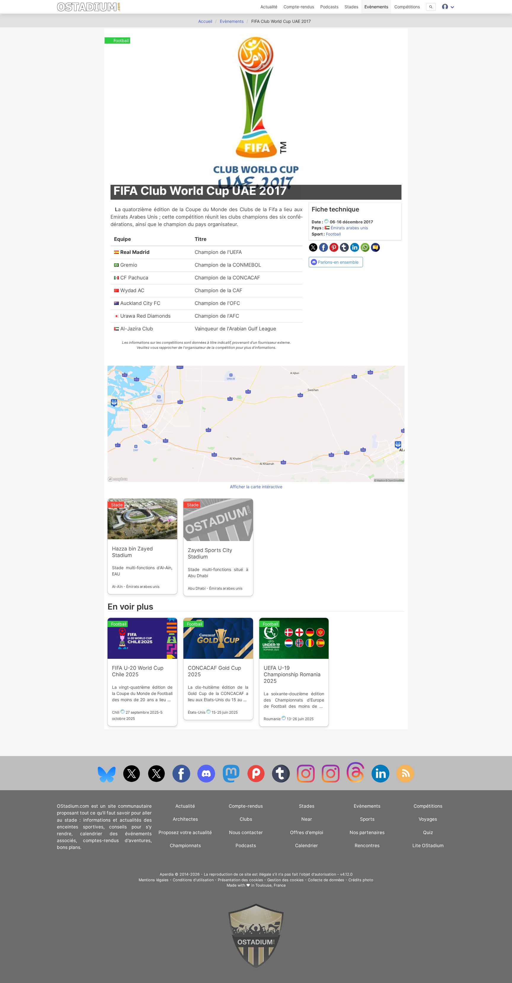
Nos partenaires (367, 832)
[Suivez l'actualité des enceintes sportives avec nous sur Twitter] (157, 781)
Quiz (428, 832)
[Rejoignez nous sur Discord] (206, 781)
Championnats (185, 845)
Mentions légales (154, 880)
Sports (367, 819)
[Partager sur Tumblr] (345, 250)
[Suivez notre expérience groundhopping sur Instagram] (306, 781)
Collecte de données (326, 880)
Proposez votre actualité (185, 832)
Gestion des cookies (285, 880)
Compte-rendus (299, 6)
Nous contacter (246, 832)
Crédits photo (360, 880)
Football (333, 234)
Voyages (428, 819)
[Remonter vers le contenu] (256, 967)
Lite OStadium (428, 845)
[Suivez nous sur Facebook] (181, 781)
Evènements (376, 6)
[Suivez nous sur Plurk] (256, 781)
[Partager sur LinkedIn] (355, 250)
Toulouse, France (270, 885)
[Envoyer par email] (375, 250)
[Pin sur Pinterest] (334, 250)
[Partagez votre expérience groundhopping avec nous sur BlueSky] (107, 781)
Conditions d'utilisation (193, 880)
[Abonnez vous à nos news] (405, 781)
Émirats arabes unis (349, 227)
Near (306, 819)
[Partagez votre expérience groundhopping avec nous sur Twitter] (132, 781)
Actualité (268, 6)
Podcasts (329, 6)
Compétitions (407, 6)
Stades (351, 6)
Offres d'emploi (306, 832)
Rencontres (367, 845)
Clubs (246, 819)
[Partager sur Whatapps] (366, 250)
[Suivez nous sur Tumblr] (281, 781)
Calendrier (306, 845)
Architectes (185, 819)
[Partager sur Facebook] (324, 250)
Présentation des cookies (240, 880)
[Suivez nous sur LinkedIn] (381, 781)
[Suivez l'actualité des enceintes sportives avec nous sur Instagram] (331, 781)
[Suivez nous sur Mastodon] (231, 781)
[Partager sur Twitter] (314, 250)
